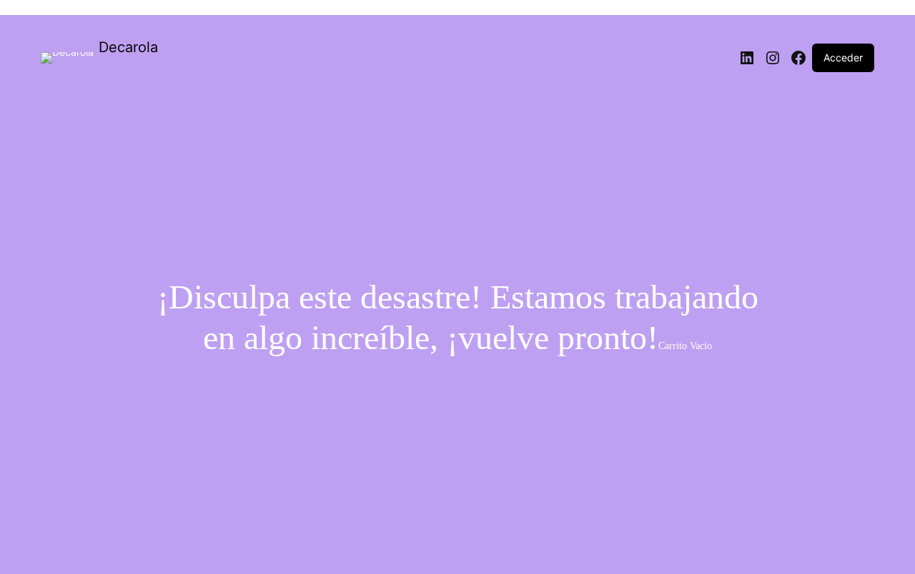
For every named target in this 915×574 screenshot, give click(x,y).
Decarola (128, 47)
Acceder (843, 57)
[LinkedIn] (747, 57)
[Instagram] (772, 57)
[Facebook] (798, 57)
